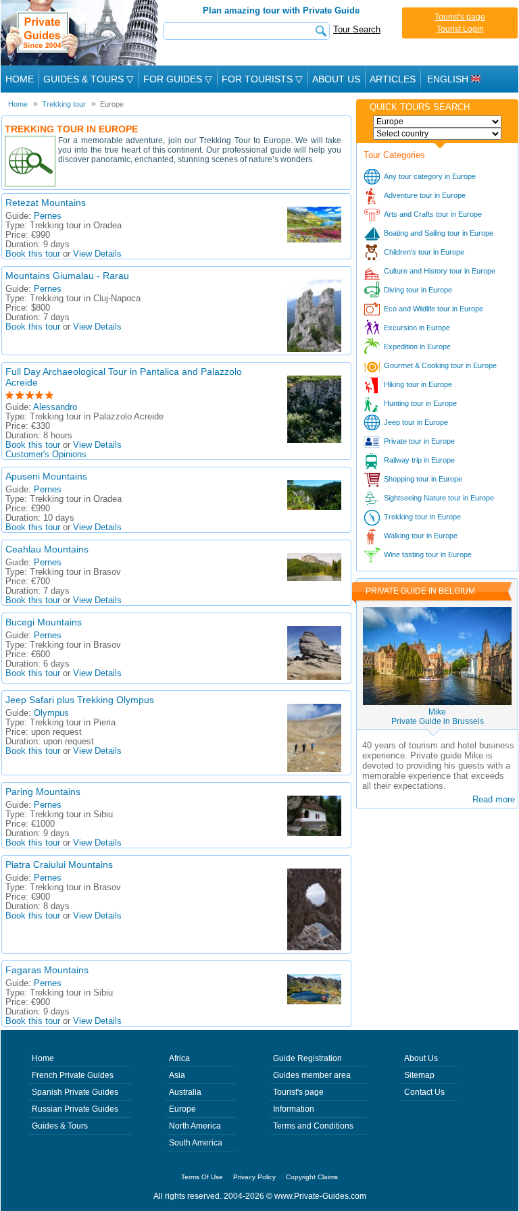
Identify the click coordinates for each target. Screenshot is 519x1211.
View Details (97, 254)
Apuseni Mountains (46, 476)
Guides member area (312, 1075)
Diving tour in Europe (418, 290)
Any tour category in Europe (430, 176)
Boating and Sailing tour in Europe (438, 233)
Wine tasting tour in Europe (428, 554)
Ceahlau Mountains (47, 549)
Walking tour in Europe (421, 536)
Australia (185, 1092)
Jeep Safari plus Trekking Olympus (79, 699)
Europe (182, 1109)
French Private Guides (73, 1075)
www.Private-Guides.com (320, 1196)
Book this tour (32, 254)
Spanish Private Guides (75, 1092)
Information (293, 1109)
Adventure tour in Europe (425, 195)
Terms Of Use (202, 1177)
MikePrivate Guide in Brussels (437, 716)
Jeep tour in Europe (416, 422)
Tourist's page (460, 17)
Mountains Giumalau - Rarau (67, 275)
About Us (336, 79)
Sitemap (419, 1075)
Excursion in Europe (417, 328)
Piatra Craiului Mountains (59, 864)
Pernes (47, 216)
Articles (393, 79)
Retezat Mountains (45, 202)
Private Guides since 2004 (81, 33)
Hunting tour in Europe (420, 403)
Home (19, 79)
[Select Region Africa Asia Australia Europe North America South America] (437, 121)
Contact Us (424, 1092)
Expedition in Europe (417, 346)
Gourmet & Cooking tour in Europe (440, 365)
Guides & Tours (60, 1126)
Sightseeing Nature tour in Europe (439, 498)
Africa (179, 1058)
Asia (177, 1075)
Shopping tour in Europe (423, 479)
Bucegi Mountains (43, 622)
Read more (493, 799)
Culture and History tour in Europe (439, 271)
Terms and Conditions (313, 1126)
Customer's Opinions (45, 454)
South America (195, 1143)
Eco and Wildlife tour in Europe (433, 309)
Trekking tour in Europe (422, 517)
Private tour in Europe (419, 441)
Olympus (51, 713)
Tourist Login (460, 29)
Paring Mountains (42, 791)
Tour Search (356, 29)
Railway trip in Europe (419, 460)
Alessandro (55, 407)
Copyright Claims (312, 1177)
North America (195, 1126)
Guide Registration (307, 1058)
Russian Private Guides (75, 1109)
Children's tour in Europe (424, 252)
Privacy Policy (254, 1177)
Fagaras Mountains (47, 969)
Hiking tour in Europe (418, 384)
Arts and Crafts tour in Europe (433, 214)
